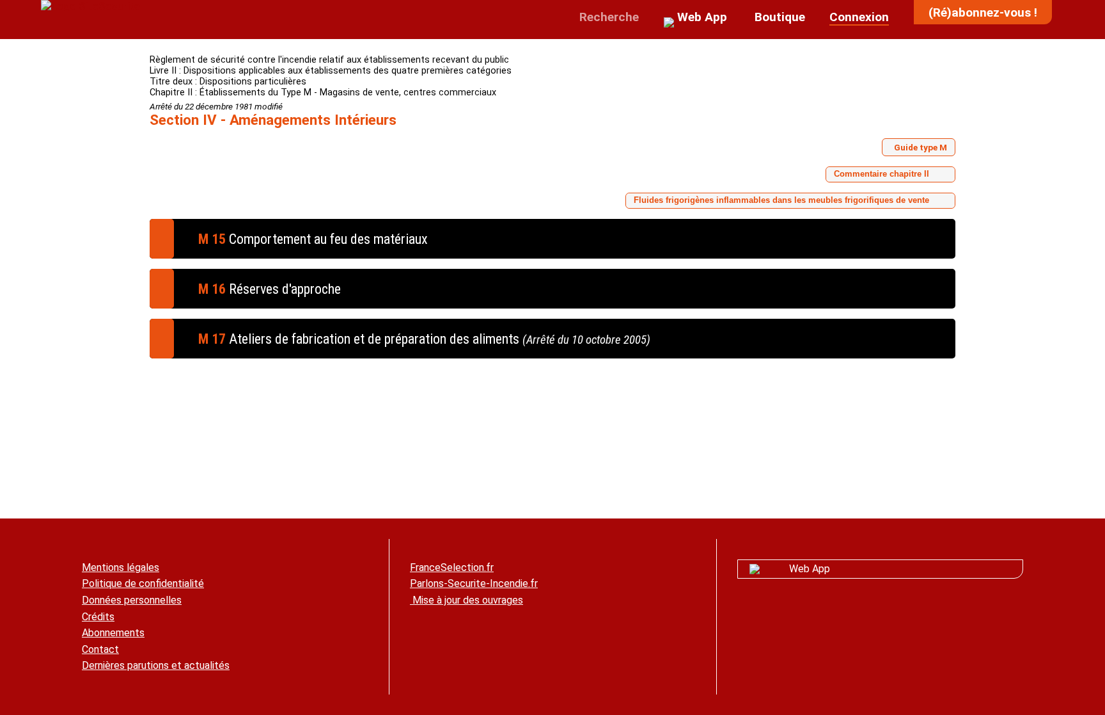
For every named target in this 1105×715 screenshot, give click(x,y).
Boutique (778, 17)
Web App (809, 569)
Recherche (607, 17)
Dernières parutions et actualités (156, 665)
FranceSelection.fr (452, 567)
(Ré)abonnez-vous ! (983, 12)
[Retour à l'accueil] (90, 6)
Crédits (98, 617)
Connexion (859, 17)
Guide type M (920, 147)
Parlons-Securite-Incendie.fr (474, 583)
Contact (100, 649)
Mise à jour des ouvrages (466, 600)
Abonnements (113, 633)
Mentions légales (120, 567)
